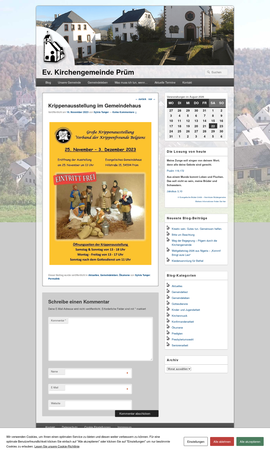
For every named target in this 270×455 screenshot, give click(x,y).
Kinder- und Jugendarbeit (186, 310)
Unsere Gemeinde (69, 82)
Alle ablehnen (222, 441)
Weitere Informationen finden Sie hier (210, 201)
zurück (141, 99)
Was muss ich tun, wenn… (131, 82)
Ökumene (124, 275)
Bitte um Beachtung (183, 234)
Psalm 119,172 (175, 170)
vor (151, 99)
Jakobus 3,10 (174, 191)
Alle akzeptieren (250, 441)
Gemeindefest (180, 292)
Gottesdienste (180, 304)
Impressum (125, 427)
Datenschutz (69, 427)
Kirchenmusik (179, 315)
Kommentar (58, 320)
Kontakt (187, 82)
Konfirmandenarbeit (183, 321)
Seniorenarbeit (180, 345)
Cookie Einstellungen (97, 427)
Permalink (54, 278)
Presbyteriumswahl (183, 339)
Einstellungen (195, 441)
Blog (48, 82)
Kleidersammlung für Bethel (187, 261)
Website (55, 403)
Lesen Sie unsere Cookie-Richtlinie (56, 446)
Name (54, 371)
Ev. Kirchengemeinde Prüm (88, 72)
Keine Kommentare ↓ (124, 112)
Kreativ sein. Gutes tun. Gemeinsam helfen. (197, 229)
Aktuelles (93, 275)
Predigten (177, 333)
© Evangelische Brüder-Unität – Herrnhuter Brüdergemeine (202, 197)
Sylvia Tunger (101, 112)
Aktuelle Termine (165, 82)
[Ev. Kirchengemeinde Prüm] (135, 64)
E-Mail (54, 387)
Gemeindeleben (98, 82)
